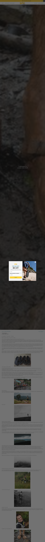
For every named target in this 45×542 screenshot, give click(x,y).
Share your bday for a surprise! (14, 273)
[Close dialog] (35, 262)
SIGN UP (16, 277)
